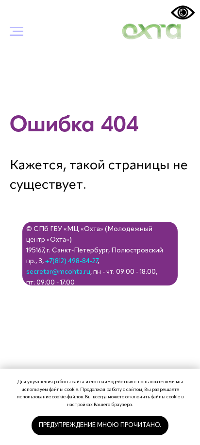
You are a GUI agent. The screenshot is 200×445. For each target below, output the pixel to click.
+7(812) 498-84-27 (71, 261)
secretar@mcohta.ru (58, 271)
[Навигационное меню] (16, 31)
